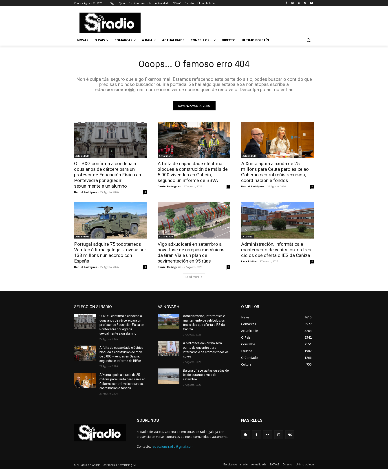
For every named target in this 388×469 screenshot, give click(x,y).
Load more (192, 277)
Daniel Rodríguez (85, 192)
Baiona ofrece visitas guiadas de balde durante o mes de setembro (206, 375)
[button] (308, 40)
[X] (299, 3)
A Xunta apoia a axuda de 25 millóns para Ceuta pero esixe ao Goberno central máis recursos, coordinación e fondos (275, 172)
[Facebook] (286, 3)
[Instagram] (292, 3)
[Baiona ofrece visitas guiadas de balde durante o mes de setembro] (168, 376)
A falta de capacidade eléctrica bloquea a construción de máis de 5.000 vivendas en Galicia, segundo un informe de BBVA (193, 172)
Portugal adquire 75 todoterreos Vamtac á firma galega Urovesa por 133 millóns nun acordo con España (110, 252)
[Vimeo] (305, 3)
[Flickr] (267, 434)
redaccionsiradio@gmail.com (173, 446)
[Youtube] (311, 3)
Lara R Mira (249, 261)
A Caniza (247, 236)
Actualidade (82, 156)
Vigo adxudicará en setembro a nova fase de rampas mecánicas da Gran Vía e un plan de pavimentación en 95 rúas (191, 252)
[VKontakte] (289, 434)
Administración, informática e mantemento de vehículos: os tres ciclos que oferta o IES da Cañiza (276, 249)
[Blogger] (245, 434)
